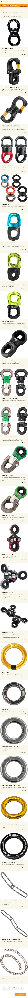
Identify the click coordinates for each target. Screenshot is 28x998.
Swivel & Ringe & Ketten (7, 14)
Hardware (10, 12)
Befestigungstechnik (18, 12)
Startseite (5, 12)
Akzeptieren (20, 994)
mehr (5, 52)
